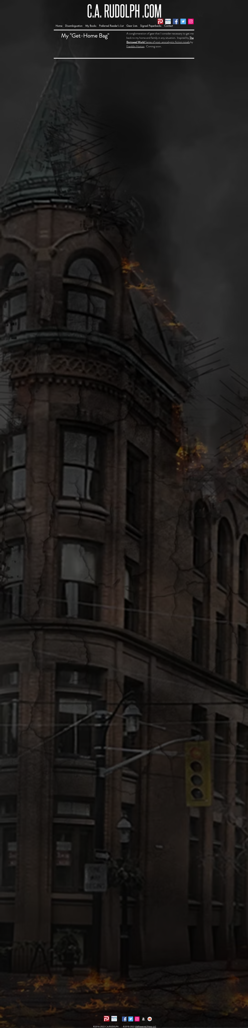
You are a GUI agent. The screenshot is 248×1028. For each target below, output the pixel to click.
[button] (91, 26)
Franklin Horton (135, 46)
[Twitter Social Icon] (183, 21)
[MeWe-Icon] (168, 21)
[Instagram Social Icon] (191, 21)
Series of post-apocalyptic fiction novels (160, 40)
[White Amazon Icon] (143, 1019)
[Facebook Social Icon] (175, 21)
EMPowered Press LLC (145, 1026)
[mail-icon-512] (149, 1019)
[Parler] (160, 21)
